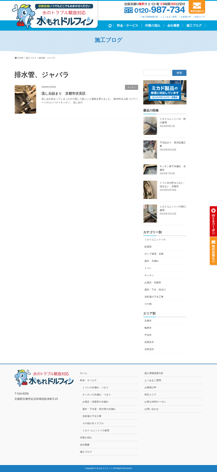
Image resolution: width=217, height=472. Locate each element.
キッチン (131, 87)
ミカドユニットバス (155, 239)
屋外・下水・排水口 (155, 289)
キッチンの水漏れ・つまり (96, 394)
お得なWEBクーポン (155, 401)
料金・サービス (88, 380)
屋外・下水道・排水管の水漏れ (99, 409)
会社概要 (85, 444)
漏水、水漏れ (151, 261)
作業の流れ (86, 437)
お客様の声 (186, 17)
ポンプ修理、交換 (153, 253)
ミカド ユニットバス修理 (95, 430)
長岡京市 (149, 342)
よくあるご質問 (169, 17)
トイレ (148, 268)
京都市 (148, 320)
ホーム (83, 373)
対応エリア (200, 17)
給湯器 (148, 246)
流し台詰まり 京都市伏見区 (64, 93)
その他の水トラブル (93, 423)
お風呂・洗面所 (152, 282)
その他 (148, 303)
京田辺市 (149, 349)
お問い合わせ (151, 409)
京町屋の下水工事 (153, 296)
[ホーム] (110, 25)
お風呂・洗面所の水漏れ (95, 401)
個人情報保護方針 (150, 17)
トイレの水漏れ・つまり (95, 387)
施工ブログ (86, 451)
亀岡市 (148, 327)
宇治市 (148, 335)
